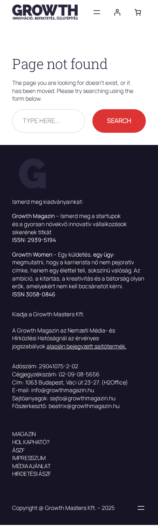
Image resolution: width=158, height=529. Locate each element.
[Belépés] (117, 12)
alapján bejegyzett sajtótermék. (86, 346)
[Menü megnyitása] (97, 12)
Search (119, 120)
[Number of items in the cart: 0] (138, 12)
